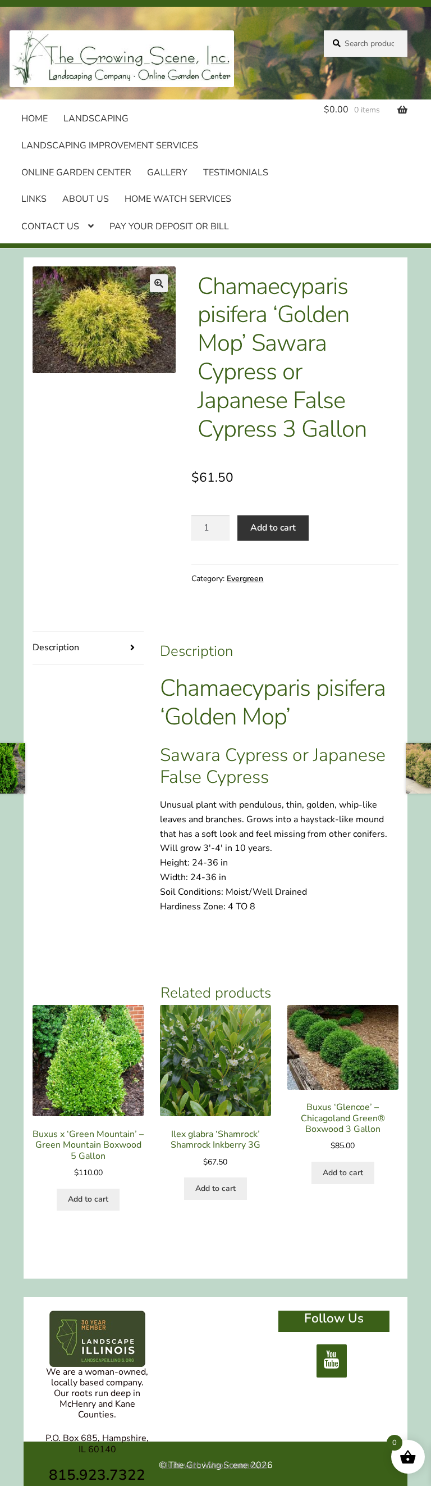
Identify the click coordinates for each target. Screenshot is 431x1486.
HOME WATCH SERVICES (178, 199)
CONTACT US (50, 226)
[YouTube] (332, 1360)
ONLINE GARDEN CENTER (76, 172)
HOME (34, 118)
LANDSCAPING (96, 118)
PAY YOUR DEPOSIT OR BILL (169, 226)
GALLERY (167, 172)
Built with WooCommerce (214, 1465)
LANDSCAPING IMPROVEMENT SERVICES (109, 145)
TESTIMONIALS (235, 172)
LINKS (34, 199)
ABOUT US (85, 199)
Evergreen (245, 578)
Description (56, 647)
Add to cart (273, 528)
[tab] (88, 648)
